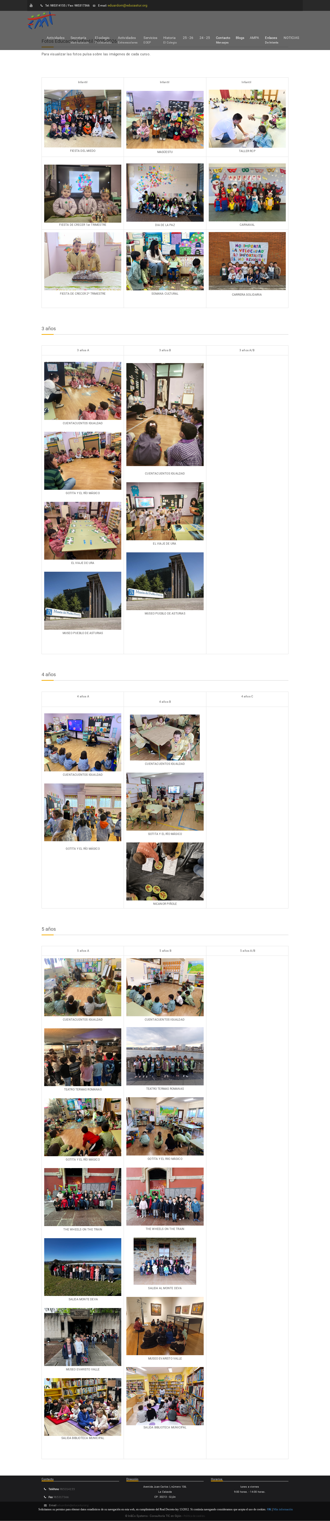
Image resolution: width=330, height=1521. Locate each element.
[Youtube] (31, 5)
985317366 (61, 1497)
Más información (283, 1509)
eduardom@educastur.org (127, 5)
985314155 (67, 1489)
